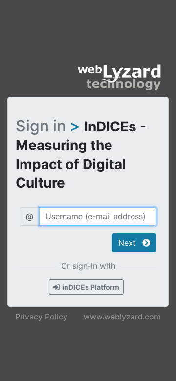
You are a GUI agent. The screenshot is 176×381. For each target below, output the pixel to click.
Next (128, 243)
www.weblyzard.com (122, 316)
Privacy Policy (41, 316)
